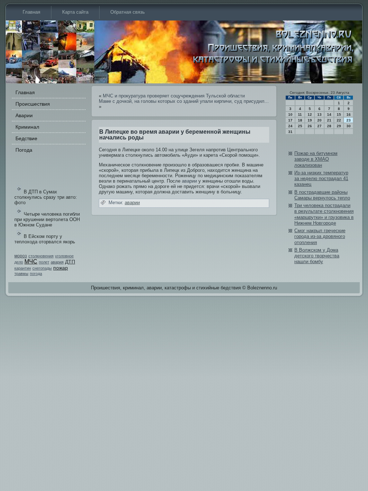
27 (319, 126)
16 (348, 114)
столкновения (41, 256)
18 (300, 120)
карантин (22, 268)
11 (300, 114)
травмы (21, 273)
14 (329, 114)
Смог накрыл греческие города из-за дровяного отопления (319, 236)
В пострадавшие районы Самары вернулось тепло (322, 195)
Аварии (24, 115)
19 (310, 120)
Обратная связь (127, 12)
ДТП (70, 262)
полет (44, 262)
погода (36, 273)
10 (290, 114)
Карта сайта (75, 12)
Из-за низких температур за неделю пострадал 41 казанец (321, 178)
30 (348, 126)
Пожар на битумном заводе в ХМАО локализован (315, 159)
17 (290, 120)
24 (290, 126)
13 (319, 114)
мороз (20, 255)
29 (339, 126)
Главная (31, 12)
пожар (60, 268)
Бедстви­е (26, 138)
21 (329, 120)
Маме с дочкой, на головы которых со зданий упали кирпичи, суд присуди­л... (184, 101)
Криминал (27, 127)
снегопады (42, 268)
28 (329, 126)
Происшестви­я (32, 104)
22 (339, 120)
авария (57, 262)
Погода (23, 150)
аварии (189, 181)
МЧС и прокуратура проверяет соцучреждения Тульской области (174, 95)
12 (310, 114)
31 (290, 132)
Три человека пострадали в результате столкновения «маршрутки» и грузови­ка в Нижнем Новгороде (324, 214)
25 (300, 126)
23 (348, 120)
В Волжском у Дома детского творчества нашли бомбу (316, 256)
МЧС (30, 261)
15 (339, 114)
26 (310, 126)
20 (319, 120)
